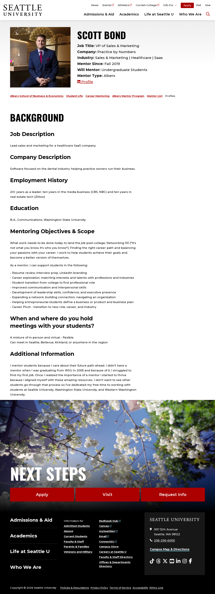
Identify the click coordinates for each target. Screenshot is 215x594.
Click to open (170, 5)
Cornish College (146, 5)
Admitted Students (77, 526)
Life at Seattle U (159, 14)
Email (102, 536)
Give (207, 5)
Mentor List (154, 96)
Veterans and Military (78, 551)
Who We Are (190, 14)
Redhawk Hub (108, 520)
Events (106, 5)
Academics (129, 14)
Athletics (123, 5)
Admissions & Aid (99, 14)
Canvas (104, 526)
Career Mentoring (97, 96)
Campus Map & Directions (169, 549)
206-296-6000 (164, 540)
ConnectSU (106, 541)
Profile (86, 82)
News (94, 5)
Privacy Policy (99, 587)
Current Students (75, 536)
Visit (198, 5)
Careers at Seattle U (112, 551)
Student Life (74, 96)
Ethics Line (156, 587)
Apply (187, 5)
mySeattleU (107, 531)
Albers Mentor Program (128, 96)
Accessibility (140, 587)
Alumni (68, 531)
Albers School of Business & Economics (36, 96)
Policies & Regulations (74, 587)
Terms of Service (120, 587)
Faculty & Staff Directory (116, 557)
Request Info (172, 494)
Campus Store (109, 546)
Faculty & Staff (74, 541)
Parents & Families (76, 546)
